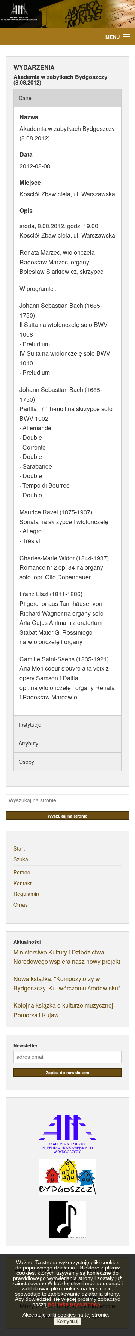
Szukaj (21, 859)
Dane (25, 98)
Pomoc (22, 872)
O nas (21, 904)
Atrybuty (28, 743)
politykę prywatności (75, 1304)
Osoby (26, 761)
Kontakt (23, 883)
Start (19, 848)
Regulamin (26, 893)
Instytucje (30, 724)
